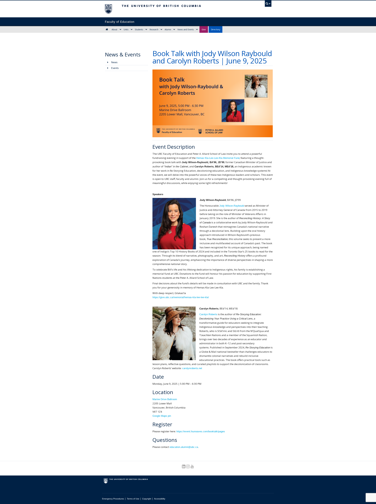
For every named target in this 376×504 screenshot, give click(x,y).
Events (115, 68)
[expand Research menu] (161, 29)
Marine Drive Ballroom (164, 399)
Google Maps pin (161, 416)
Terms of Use (133, 499)
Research (154, 29)
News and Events (185, 29)
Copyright (146, 499)
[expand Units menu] (131, 29)
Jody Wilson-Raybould (231, 205)
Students (139, 29)
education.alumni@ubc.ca (184, 447)
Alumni (168, 29)
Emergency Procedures (113, 499)
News (114, 62)
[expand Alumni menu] (174, 29)
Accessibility (159, 499)
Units (126, 29)
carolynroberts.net (192, 368)
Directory (215, 29)
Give (204, 29)
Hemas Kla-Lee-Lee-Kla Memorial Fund (217, 158)
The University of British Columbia (108, 8)
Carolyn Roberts (208, 314)
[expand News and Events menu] (197, 29)
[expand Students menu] (146, 29)
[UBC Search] (268, 3)
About (114, 29)
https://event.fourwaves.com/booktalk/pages (200, 431)
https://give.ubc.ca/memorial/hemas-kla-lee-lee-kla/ (180, 297)
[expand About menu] (120, 29)
